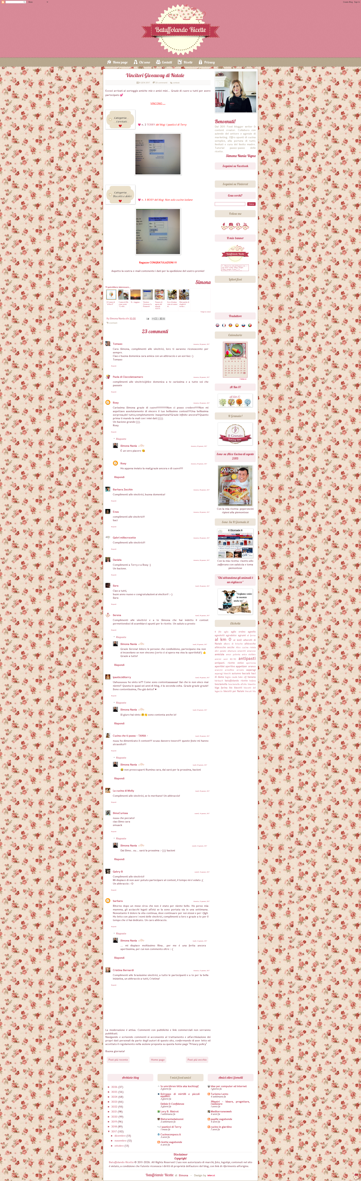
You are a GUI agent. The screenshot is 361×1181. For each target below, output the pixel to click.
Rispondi (113, 366)
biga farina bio (223, 687)
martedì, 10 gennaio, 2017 (202, 813)
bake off (242, 677)
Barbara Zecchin (123, 490)
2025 (114, 1092)
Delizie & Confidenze (172, 1104)
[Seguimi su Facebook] (224, 225)
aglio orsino (238, 632)
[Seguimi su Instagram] (231, 225)
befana (252, 680)
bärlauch (219, 680)
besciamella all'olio (237, 684)
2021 (114, 1112)
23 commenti (161, 82)
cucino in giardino (221, 1127)
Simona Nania (128, 446)
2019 (114, 1122)
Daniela (117, 560)
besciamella (221, 684)
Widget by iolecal (206, 312)
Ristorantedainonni (171, 1119)
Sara (115, 586)
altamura (232, 651)
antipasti (247, 658)
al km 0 (223, 639)
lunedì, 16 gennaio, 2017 (200, 941)
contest (176, 82)
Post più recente (118, 1060)
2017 (114, 1131)
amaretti (241, 651)
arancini (219, 670)
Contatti (167, 62)
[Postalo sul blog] (155, 318)
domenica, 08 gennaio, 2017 (201, 344)
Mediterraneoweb (221, 1111)
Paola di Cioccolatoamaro (128, 377)
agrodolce (231, 635)
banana (252, 677)
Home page (120, 62)
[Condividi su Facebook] (161, 318)
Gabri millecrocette (124, 538)
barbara (118, 901)
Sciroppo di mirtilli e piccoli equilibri (180, 1095)
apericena (251, 663)
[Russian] (243, 325)
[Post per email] (147, 318)
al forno (251, 635)
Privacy (209, 62)
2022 (114, 1107)
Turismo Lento (219, 1094)
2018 (114, 1127)
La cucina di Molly (123, 791)
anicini (218, 659)
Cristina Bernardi (123, 970)
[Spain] (237, 325)
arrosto (240, 670)
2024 (114, 1097)
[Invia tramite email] (153, 318)
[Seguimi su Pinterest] (238, 225)
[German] (231, 325)
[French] (224, 325)
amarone (251, 651)
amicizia (219, 654)
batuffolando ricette (236, 680)
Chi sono (144, 62)
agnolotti (219, 635)
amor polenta (233, 654)
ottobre (119, 1146)
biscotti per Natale (234, 691)
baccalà (246, 673)
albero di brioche (233, 643)
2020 (114, 1117)
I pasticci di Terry (170, 1127)
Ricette (187, 62)
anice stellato (249, 654)
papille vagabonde (221, 1119)
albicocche (250, 643)
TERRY (151, 125)
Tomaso (117, 344)
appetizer (241, 666)
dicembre (120, 1136)
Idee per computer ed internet (229, 1086)
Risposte (121, 439)
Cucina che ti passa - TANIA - (130, 736)
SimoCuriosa (120, 813)
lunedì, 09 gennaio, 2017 (202, 586)
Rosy (116, 403)
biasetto (252, 684)
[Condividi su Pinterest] (163, 318)
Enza (116, 512)
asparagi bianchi (223, 673)
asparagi (251, 670)
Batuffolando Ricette (121, 1162)
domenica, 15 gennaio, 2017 (201, 901)
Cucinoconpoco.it (170, 1134)
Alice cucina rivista (246, 647)
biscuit (248, 691)
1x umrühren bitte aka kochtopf (179, 1086)
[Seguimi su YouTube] (245, 225)
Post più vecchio (197, 1060)
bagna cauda (231, 677)
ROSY (150, 200)
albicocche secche (224, 647)
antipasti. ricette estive (229, 663)
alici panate (220, 651)
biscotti (238, 687)
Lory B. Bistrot (169, 1111)
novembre (121, 1141)
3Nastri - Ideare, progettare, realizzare (230, 1103)
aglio (226, 632)
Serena (117, 615)
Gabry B (118, 872)
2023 (114, 1102)
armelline (229, 670)
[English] (218, 325)
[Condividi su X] (158, 318)
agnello (252, 632)
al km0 (237, 640)
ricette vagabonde (171, 1142)
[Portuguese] (250, 325)
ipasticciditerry (122, 677)
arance (252, 666)
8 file (218, 632)
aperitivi (219, 666)
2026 (114, 1087)
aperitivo (230, 666)
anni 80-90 (230, 659)
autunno (236, 673)
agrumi (242, 635)
